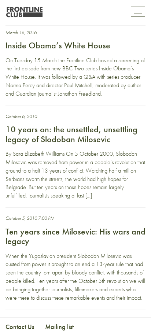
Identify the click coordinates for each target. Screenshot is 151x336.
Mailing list (59, 326)
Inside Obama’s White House (57, 45)
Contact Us (19, 326)
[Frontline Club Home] (24, 10)
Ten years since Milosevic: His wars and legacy (75, 236)
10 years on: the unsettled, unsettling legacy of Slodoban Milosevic (71, 133)
